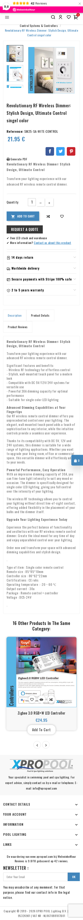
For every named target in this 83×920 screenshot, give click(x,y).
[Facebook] (50, 151)
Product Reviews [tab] (18, 327)
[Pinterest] (71, 151)
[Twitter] (60, 151)
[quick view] (41, 699)
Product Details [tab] (40, 315)
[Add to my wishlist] (62, 216)
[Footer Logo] (41, 765)
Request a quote (24, 229)
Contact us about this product (52, 242)
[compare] (48, 216)
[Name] (53, 17)
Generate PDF (18, 159)
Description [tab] (15, 315)
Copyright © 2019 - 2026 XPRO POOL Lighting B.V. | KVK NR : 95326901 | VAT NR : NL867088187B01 (41, 913)
